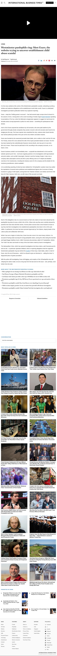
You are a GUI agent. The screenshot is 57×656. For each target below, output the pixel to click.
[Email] (52, 60)
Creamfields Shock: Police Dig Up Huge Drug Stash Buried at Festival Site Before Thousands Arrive (42, 440)
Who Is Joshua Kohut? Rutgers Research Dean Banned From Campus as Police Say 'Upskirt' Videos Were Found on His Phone (13, 584)
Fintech (13, 646)
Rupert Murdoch (45, 116)
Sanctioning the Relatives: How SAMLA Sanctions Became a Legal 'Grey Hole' (11, 602)
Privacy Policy (26, 631)
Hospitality (14, 626)
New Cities (14, 644)
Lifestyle (2, 642)
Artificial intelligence (16, 637)
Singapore (36, 628)
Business (3, 631)
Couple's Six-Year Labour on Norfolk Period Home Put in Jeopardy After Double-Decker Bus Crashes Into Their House (42, 488)
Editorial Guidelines (42, 298)
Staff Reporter (5, 59)
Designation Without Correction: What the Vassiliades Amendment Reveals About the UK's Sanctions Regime (12, 594)
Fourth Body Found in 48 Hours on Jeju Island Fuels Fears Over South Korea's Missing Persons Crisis (14, 369)
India (35, 626)
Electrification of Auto (16, 631)
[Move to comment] (54, 60)
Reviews (2, 646)
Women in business (16, 639)
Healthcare (14, 628)
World (2, 624)
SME (2, 633)
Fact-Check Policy (26, 639)
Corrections (25, 635)
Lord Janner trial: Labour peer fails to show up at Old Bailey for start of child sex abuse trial (26, 276)
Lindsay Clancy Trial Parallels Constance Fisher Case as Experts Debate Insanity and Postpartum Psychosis (14, 560)
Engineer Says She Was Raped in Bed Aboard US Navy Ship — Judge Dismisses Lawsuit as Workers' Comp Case (43, 536)
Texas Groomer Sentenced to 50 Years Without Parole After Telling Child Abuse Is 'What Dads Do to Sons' (14, 464)
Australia (36, 624)
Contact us (25, 626)
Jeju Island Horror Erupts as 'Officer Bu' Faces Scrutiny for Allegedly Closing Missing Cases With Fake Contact (43, 560)
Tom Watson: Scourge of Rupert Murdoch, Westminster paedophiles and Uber (22, 274)
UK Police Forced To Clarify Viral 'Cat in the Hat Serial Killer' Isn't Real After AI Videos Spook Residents (13, 440)
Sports (2, 644)
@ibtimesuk (14, 59)
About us (25, 624)
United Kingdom (37, 631)
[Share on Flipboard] (47, 60)
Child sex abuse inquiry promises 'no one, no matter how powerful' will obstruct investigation (26, 285)
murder (28, 251)
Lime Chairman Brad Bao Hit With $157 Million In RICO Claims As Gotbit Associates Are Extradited (12, 610)
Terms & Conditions (27, 628)
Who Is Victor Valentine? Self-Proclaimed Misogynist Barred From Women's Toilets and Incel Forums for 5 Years (13, 536)
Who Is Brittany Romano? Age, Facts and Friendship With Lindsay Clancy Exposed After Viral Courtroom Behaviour (42, 416)
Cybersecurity (15, 635)
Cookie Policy (26, 633)
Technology (3, 637)
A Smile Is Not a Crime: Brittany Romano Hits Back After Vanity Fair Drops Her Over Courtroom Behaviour (14, 416)
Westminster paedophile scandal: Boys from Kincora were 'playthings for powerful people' (25, 283)
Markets (2, 628)
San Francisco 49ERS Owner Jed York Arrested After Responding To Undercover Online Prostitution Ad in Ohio (13, 512)
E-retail (13, 624)
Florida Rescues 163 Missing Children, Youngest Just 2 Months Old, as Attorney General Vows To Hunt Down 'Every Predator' (42, 464)
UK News (3, 626)
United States (36, 633)
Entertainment (4, 639)
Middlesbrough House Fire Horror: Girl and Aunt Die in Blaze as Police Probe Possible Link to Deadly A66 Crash (42, 584)
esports (13, 642)
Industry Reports (15, 648)
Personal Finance (4, 635)
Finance (13, 633)
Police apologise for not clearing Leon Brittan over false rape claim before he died (23, 271)
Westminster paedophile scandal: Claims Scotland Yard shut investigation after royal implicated (27, 288)
